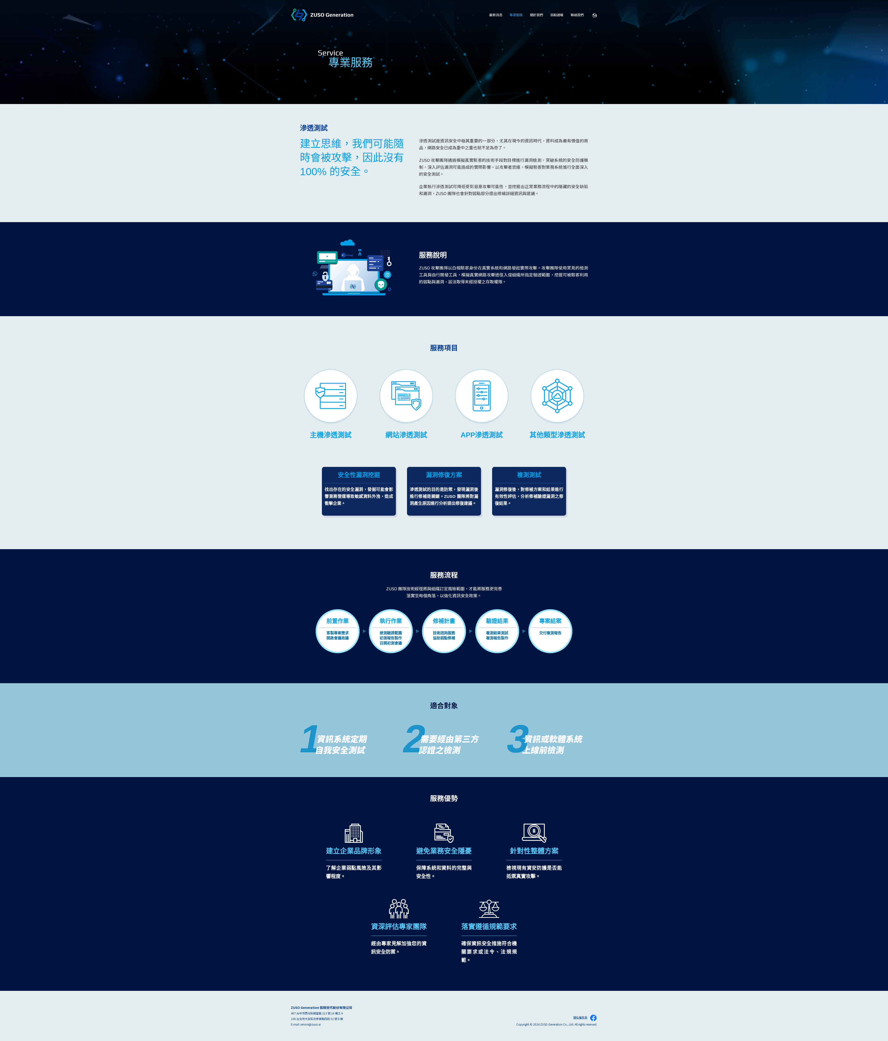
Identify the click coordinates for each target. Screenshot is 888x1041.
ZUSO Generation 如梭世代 (322, 15)
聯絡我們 (577, 14)
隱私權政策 (580, 1017)
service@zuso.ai (310, 1024)
